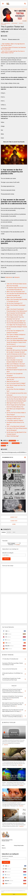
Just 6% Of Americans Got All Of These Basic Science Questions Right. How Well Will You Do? (16, 356)
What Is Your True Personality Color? (16, 291)
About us (4, 847)
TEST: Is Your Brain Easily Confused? (16, 426)
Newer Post (14, 517)
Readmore (6, 744)
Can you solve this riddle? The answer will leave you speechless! (13, 482)
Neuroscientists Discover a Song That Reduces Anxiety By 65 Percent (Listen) (13, 777)
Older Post (14, 520)
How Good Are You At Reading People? (16, 401)
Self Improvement (14, 23)
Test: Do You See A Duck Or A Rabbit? (16, 383)
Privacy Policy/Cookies (19, 845)
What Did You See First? (13, 381)
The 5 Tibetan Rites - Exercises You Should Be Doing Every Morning (13, 495)
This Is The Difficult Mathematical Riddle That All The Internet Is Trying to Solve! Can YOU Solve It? (17, 342)
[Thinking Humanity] (7, 4)
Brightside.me (8, 277)
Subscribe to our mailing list (7, 552)
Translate (18, 544)
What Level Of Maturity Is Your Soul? (16, 364)
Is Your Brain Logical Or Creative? (15, 420)
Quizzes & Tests (3, 24)
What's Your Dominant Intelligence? (15, 338)
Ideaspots (17, 277)
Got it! (14, 894)
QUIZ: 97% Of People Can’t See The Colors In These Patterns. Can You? (13, 52)
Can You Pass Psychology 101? (15, 303)
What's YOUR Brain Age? (13, 436)
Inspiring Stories (7, 23)
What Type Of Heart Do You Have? (15, 403)
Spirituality (21, 23)
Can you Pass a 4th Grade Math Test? (16, 321)
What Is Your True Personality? (14, 297)
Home (2, 23)
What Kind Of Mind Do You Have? (12, 509)
